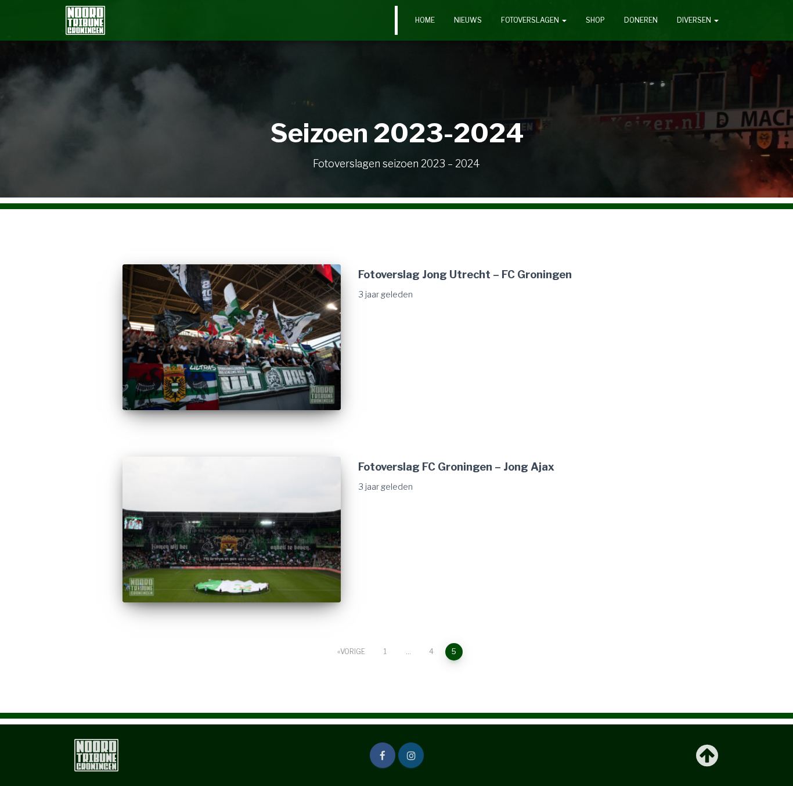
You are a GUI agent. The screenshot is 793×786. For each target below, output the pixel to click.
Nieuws (468, 20)
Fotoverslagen (531, 20)
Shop (595, 20)
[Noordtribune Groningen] (85, 20)
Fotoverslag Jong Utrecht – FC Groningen (465, 274)
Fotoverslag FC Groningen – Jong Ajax (456, 466)
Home (425, 20)
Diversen (695, 20)
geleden (385, 294)
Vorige (352, 651)
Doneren (641, 20)
